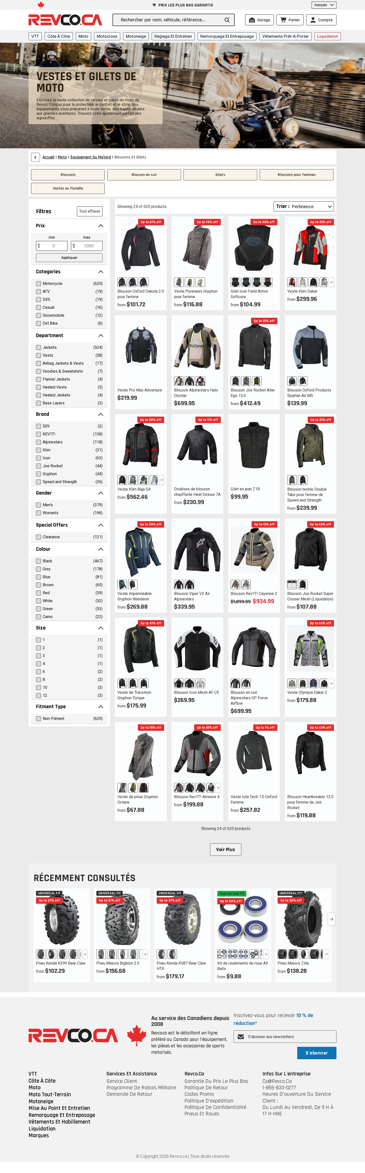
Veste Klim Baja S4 (133, 489)
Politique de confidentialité (215, 1107)
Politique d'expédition (208, 1101)
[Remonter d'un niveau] (35, 157)
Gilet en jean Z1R (245, 489)
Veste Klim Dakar (302, 291)
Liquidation (327, 36)
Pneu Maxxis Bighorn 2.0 (117, 963)
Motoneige (136, 36)
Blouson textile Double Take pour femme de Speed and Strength (307, 495)
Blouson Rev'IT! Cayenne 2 (254, 593)
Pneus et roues (201, 1114)
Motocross (107, 36)
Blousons (68, 174)
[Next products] (331, 919)
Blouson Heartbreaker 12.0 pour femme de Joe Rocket (310, 802)
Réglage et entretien (173, 36)
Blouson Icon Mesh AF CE (196, 692)
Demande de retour (129, 1094)
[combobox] (170, 20)
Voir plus (225, 849)
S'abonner (317, 1053)
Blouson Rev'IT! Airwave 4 (196, 796)
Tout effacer (89, 211)
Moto (83, 36)
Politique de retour (206, 1088)
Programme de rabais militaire (141, 1088)
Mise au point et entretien (59, 1108)
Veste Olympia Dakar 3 (307, 692)
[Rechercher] (227, 20)
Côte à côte (58, 36)
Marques (39, 1135)
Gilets (220, 174)
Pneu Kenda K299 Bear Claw (60, 963)
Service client (122, 1081)
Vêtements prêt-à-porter (285, 36)
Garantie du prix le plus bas (216, 1081)
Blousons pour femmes (297, 174)
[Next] (331, 282)
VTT (35, 36)
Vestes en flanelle (68, 188)
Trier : (283, 206)
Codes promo (199, 1094)
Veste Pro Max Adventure (139, 390)
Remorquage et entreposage (227, 36)
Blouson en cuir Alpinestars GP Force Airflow (249, 698)
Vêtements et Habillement (59, 1122)
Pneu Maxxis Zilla (293, 963)
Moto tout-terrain (50, 1094)
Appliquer (69, 257)
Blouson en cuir (144, 174)
